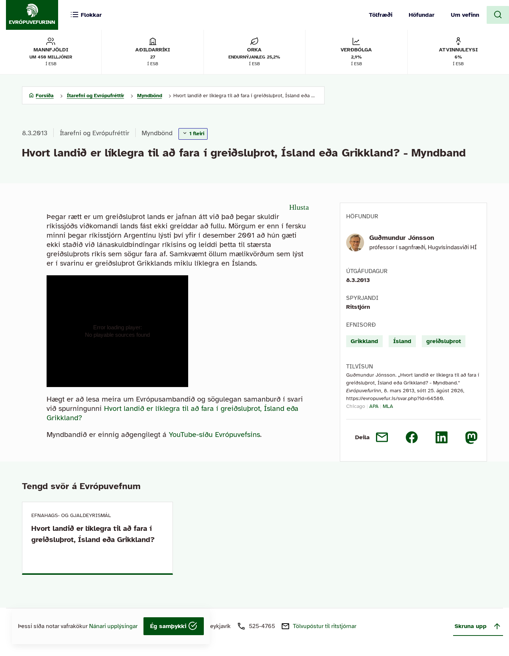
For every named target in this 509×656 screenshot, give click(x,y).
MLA (388, 406)
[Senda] (382, 437)
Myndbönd (157, 133)
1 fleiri (196, 133)
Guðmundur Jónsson (401, 238)
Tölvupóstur (324, 626)
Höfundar (421, 15)
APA (374, 406)
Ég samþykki (169, 626)
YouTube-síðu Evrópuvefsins (214, 434)
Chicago (355, 406)
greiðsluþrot (443, 341)
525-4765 (262, 626)
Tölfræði (380, 15)
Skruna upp (471, 626)
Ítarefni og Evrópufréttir (94, 133)
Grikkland (364, 341)
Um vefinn (465, 15)
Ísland (402, 341)
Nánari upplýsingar (113, 626)
